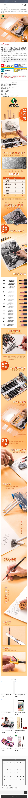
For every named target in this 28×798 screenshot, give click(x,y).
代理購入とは (6, 74)
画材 (7, 8)
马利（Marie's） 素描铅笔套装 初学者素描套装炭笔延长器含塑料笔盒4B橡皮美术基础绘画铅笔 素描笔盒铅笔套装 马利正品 (14, 11)
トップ (2, 8)
